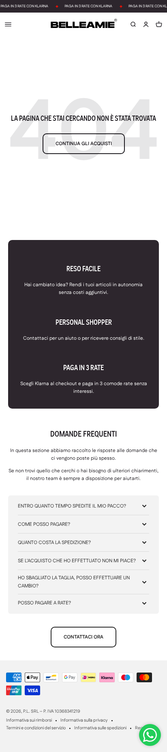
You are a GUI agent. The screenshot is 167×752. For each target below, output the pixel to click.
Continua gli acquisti (84, 143)
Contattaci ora (83, 637)
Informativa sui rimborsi (29, 720)
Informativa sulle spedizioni (100, 728)
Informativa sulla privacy (84, 720)
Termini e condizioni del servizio (36, 728)
